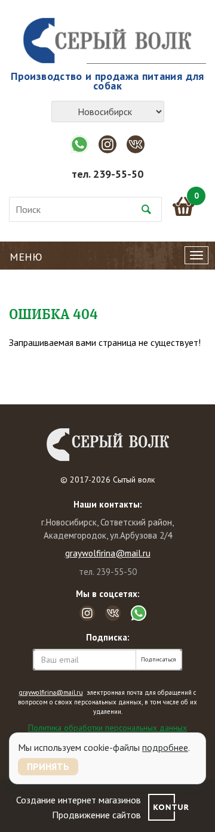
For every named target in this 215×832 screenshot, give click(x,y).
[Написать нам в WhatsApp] (79, 144)
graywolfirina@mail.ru (107, 553)
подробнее (165, 747)
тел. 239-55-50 (107, 174)
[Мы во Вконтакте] (136, 144)
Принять (48, 766)
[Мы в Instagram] (107, 144)
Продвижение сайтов (96, 815)
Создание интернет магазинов (78, 800)
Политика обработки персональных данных (107, 727)
